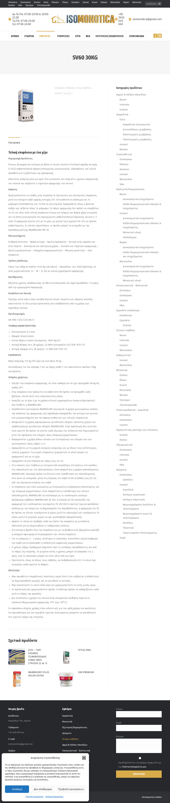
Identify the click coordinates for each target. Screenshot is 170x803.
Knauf (123, 385)
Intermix (124, 104)
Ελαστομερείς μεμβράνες (137, 134)
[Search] (159, 4)
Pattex (123, 439)
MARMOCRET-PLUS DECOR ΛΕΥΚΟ (38, 674)
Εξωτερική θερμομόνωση (130, 189)
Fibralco (124, 164)
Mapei (123, 242)
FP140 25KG (84, 649)
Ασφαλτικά (122, 114)
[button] (84, 758)
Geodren (124, 169)
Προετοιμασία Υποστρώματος (140, 532)
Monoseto (125, 390)
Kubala (127, 325)
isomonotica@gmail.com (147, 19)
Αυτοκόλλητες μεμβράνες (137, 129)
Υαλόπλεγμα (129, 237)
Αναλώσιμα (126, 315)
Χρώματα (121, 469)
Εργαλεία (125, 320)
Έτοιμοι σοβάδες (83, 88)
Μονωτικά (121, 370)
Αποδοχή (17, 789)
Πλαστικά (128, 527)
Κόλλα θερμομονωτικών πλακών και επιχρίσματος (141, 254)
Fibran (123, 380)
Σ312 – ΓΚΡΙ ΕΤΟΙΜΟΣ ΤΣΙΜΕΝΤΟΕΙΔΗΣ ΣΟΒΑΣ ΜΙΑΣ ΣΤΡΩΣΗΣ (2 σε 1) (37, 656)
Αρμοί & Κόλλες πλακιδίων (131, 94)
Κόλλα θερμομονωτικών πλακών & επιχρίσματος (142, 206)
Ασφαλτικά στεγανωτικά (136, 124)
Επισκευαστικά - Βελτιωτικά (132, 285)
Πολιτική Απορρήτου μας (134, 766)
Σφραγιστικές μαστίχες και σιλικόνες (137, 429)
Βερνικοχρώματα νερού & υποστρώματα (137, 515)
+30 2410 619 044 (121, 19)
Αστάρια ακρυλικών (134, 494)
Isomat (124, 109)
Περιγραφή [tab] (14, 142)
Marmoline (70, 88)
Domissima (126, 159)
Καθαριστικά (123, 355)
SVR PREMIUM (86, 672)
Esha (122, 119)
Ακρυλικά (128, 489)
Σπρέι (123, 537)
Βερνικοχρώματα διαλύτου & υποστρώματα (139, 506)
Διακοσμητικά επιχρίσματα (138, 199)
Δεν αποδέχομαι (43, 789)
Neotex (124, 149)
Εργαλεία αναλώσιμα (128, 310)
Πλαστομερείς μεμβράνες (137, 139)
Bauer (123, 99)
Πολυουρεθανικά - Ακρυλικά (132, 409)
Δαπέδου (128, 479)
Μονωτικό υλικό (132, 232)
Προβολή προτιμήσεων (71, 789)
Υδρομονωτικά (124, 444)
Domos (124, 375)
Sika (122, 184)
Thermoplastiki (128, 404)
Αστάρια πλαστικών (134, 499)
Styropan (125, 400)
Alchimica (125, 290)
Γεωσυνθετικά (124, 154)
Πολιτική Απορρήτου (35, 797)
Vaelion (158, 797)
